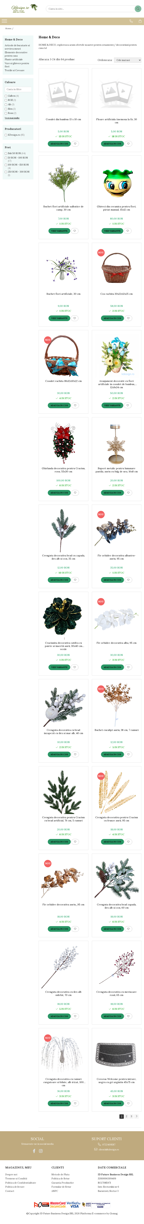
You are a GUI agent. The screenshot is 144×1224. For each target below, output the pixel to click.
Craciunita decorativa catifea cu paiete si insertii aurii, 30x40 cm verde (63, 646)
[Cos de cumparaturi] (140, 21)
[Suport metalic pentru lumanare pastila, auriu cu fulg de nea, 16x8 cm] (117, 443)
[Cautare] (138, 8)
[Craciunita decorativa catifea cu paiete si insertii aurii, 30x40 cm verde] (63, 617)
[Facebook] (34, 1151)
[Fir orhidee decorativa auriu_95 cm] (63, 879)
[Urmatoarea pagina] (136, 1116)
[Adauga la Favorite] (75, 144)
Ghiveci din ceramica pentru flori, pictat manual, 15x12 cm (116, 208)
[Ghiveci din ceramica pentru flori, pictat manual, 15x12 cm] (117, 181)
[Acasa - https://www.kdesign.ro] (20, 8)
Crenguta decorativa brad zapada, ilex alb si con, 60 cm (116, 906)
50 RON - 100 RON (18, 157)
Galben (11, 95)
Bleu (10, 108)
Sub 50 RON (14, 153)
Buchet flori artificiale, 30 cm (63, 293)
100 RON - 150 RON (18, 164)
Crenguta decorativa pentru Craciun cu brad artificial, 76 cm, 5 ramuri (63, 819)
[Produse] (5, 22)
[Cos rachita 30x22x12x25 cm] (117, 268)
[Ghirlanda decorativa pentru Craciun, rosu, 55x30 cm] (63, 443)
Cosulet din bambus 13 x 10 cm (63, 119)
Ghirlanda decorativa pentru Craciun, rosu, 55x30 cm (63, 470)
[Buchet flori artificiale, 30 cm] (63, 268)
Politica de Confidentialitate (20, 1182)
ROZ (10, 100)
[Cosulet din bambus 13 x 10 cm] (63, 94)
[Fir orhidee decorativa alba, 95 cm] (117, 617)
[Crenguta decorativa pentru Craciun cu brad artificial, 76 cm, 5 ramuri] (63, 792)
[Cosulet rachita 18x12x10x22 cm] (63, 356)
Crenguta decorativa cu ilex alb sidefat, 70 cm (63, 993)
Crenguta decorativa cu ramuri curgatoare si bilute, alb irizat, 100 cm (63, 1082)
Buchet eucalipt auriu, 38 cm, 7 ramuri (117, 730)
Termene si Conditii (16, 1178)
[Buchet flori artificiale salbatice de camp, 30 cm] (63, 181)
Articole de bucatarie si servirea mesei (17, 47)
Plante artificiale (14, 59)
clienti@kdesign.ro (108, 1149)
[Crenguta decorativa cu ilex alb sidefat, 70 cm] (63, 966)
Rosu (10, 113)
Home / (9, 28)
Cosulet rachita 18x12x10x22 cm (63, 381)
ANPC (54, 1191)
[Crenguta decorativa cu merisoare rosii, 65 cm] (117, 966)
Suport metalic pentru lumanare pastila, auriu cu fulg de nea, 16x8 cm (117, 470)
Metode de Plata (60, 1174)
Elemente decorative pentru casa (16, 54)
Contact (9, 1191)
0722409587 (108, 1144)
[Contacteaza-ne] (131, 21)
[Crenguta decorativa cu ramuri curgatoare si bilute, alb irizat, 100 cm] (63, 1054)
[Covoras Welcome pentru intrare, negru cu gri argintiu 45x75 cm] (117, 1054)
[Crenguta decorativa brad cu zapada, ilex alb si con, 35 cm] (63, 530)
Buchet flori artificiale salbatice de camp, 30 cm (63, 208)
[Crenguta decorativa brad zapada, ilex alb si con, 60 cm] (117, 879)
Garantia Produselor (62, 1182)
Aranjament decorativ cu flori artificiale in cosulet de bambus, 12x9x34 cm (116, 384)
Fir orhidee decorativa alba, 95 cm (116, 642)
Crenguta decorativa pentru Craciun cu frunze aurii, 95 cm (116, 819)
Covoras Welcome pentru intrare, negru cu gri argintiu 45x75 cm (116, 1080)
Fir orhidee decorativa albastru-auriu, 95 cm (117, 557)
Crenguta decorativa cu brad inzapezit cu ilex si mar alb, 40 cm (63, 731)
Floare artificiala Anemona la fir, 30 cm (116, 121)
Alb (9, 104)
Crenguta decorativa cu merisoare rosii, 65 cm (116, 993)
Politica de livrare (14, 1186)
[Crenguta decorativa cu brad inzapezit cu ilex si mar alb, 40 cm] (63, 705)
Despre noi (11, 1174)
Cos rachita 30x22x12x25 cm (116, 293)
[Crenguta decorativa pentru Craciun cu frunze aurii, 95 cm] (117, 792)
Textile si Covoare (14, 70)
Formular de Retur (61, 1186)
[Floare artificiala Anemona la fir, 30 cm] (117, 94)
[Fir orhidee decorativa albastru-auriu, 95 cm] (117, 530)
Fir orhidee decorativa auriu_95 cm (63, 904)
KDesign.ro (14, 134)
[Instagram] (41, 1151)
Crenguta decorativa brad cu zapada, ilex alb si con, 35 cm (63, 557)
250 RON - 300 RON (19, 171)
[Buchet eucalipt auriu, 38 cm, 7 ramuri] (117, 705)
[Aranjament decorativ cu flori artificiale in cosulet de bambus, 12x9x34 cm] (117, 356)
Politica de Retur (60, 1178)
